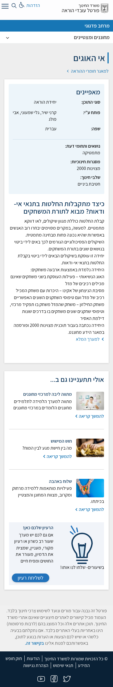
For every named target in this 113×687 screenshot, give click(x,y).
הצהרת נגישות (35, 665)
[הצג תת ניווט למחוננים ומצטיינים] (7, 37)
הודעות (33, 658)
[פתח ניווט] (4, 7)
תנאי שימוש (63, 665)
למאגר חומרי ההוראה (89, 71)
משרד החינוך (89, 5)
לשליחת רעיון (30, 577)
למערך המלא (88, 339)
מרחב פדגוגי (97, 25)
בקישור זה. (34, 643)
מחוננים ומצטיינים (92, 37)
